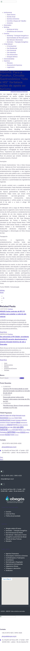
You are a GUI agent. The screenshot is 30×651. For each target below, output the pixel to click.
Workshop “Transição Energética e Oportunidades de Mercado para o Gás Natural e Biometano (18, 38)
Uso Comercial (11, 50)
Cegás (16, 418)
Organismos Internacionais (14, 564)
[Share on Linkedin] (3, 300)
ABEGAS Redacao (16, 92)
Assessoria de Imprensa (14, 65)
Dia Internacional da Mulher (14, 533)
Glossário (9, 541)
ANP (10, 415)
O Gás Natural (8, 44)
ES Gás (5, 424)
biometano (4, 418)
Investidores (10, 560)
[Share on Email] (3, 302)
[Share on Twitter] (3, 298)
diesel (18, 422)
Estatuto (10, 23)
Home (5, 363)
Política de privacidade (13, 516)
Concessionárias (9, 59)
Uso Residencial (12, 48)
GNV (14, 427)
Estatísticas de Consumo (15, 31)
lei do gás (10, 429)
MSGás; (2, 290)
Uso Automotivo (12, 54)
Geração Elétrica (12, 57)
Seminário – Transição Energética (17, 42)
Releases (10, 63)
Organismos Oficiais (12, 566)
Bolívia (10, 418)
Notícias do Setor (12, 29)
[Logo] (8, 2)
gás (18, 427)
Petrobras (3, 432)
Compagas (18, 420)
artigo (14, 415)
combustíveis (5, 420)
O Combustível (11, 46)
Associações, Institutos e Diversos (17, 556)
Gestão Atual (11, 17)
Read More (3, 332)
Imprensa (7, 61)
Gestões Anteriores (13, 19)
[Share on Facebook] (3, 296)
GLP (9, 427)
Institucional (8, 12)
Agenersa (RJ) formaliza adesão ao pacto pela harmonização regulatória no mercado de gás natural (16, 391)
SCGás (7, 435)
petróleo (11, 432)
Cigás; (20, 418)
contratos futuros (5, 422)
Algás (7, 415)
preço (22, 432)
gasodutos (25, 424)
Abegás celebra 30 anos (13, 528)
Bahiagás (19, 415)
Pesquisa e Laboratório (13, 568)
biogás (23, 415)
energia (2, 425)
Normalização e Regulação (14, 562)
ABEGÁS (2, 415)
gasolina (3, 427)
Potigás (18, 432)
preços (27, 432)
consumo (24, 420)
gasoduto (20, 424)
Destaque (6, 370)
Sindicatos (9, 570)
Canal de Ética (10, 514)
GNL (11, 427)
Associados (7, 25)
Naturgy (24, 429)
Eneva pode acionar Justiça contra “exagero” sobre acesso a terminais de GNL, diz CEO (16, 399)
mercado (15, 430)
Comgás (13, 420)
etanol (10, 425)
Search (2, 378)
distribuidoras (24, 422)
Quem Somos (11, 14)
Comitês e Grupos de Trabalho (16, 21)
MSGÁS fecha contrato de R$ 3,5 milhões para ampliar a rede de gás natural (13, 314)
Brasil (13, 418)
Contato (8, 512)
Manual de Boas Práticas (13, 539)
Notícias (6, 27)
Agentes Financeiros (12, 554)
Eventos (6, 33)
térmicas (16, 434)
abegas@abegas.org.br (8, 447)
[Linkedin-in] (3, 466)
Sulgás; (12, 434)
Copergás (13, 422)
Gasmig (15, 425)
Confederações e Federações (15, 558)
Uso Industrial (11, 52)
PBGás (28, 430)
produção (2, 434)
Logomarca (10, 67)
